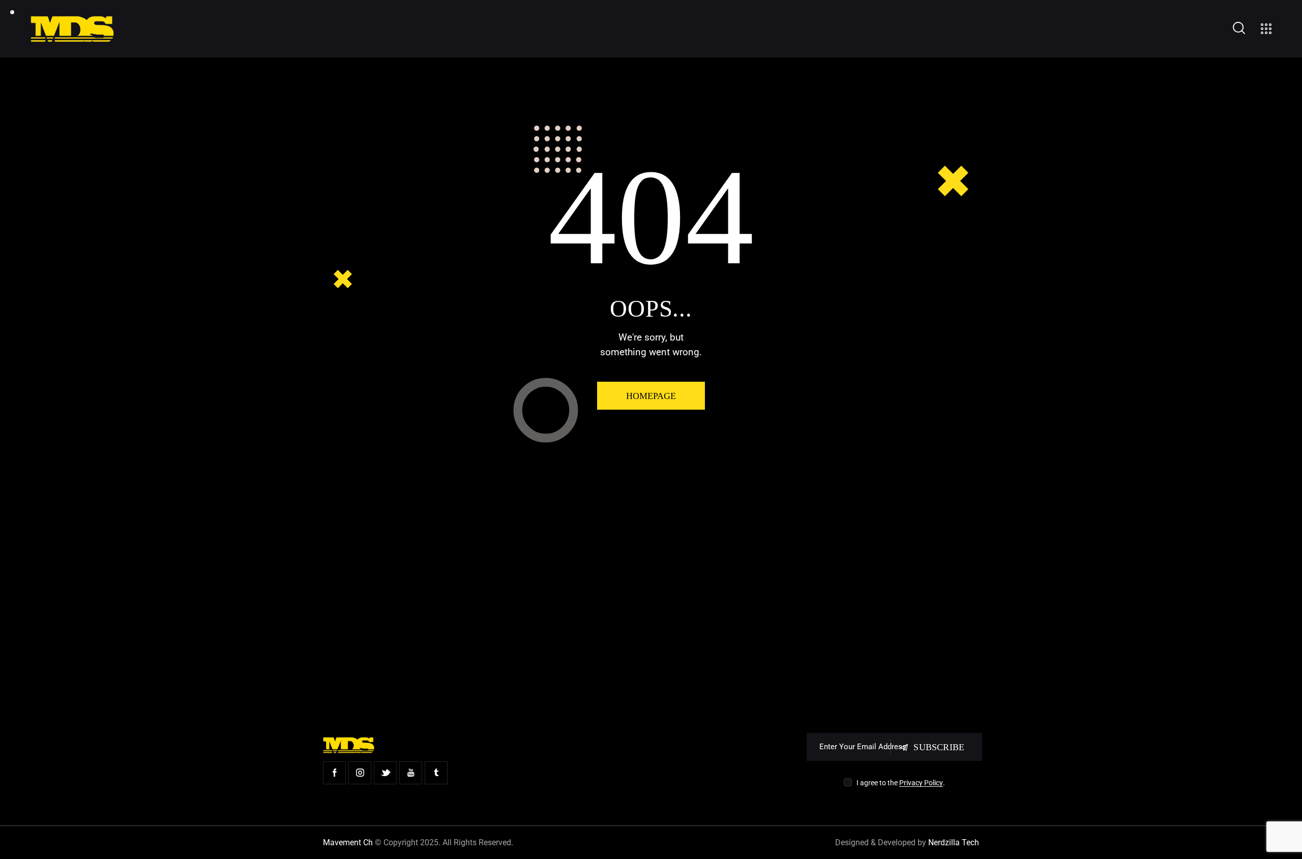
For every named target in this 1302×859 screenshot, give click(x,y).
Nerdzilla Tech (953, 842)
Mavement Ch (348, 842)
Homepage (651, 396)
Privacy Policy (921, 783)
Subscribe (938, 747)
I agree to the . (900, 783)
